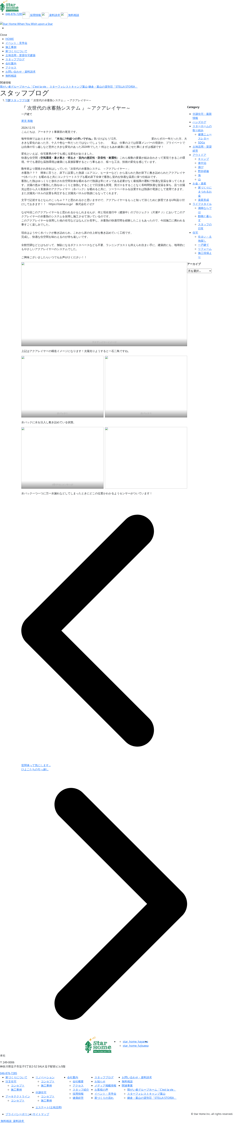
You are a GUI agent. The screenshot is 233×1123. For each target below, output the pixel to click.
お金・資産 (199, 183)
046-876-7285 (8, 1073)
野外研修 (203, 171)
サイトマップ (41, 1114)
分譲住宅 (40, 1092)
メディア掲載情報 (105, 1085)
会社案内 (10, 63)
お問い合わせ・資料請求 (137, 1077)
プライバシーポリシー (19, 1114)
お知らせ (99, 1081)
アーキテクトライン (17, 1096)
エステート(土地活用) (48, 1107)
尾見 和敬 (27, 121)
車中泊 (202, 163)
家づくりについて (16, 51)
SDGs (201, 142)
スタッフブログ (15, 59)
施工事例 (10, 47)
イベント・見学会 (16, 43)
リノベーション (45, 1077)
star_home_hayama (135, 1041)
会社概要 (78, 1081)
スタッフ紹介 (81, 1089)
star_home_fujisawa (136, 1045)
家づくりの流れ (104, 1098)
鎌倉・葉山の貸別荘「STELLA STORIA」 (113, 86)
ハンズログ (199, 122)
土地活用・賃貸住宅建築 (20, 55)
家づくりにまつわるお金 (205, 192)
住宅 (195, 232)
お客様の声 (101, 1089)
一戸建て (203, 245)
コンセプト (18, 1085)
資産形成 (203, 200)
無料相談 (127, 1081)
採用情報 (78, 1094)
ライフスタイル (202, 204)
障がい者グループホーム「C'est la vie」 (24, 86)
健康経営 (78, 1098)
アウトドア (199, 155)
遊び (200, 167)
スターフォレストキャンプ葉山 (68, 86)
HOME (9, 39)
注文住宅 (10, 1081)
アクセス (10, 67)
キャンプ (203, 159)
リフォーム (205, 249)
